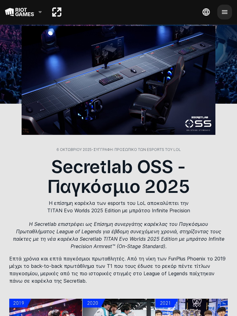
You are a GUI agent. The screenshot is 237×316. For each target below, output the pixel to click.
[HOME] (57, 12)
